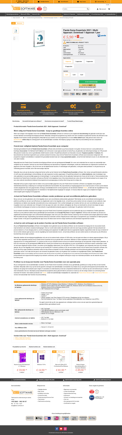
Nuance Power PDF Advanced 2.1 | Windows (22, 365)
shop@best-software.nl (17, 405)
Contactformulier (42, 395)
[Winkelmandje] (109, 9)
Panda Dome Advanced (85, 273)
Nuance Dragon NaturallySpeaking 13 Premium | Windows (80, 366)
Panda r (44, 273)
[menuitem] (109, 9)
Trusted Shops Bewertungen (75, 121)
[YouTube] (61, 428)
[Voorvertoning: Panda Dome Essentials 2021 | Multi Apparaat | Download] (16, 31)
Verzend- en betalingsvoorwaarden (73, 397)
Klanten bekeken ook (49, 346)
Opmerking (99, 90)
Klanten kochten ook (34, 346)
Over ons (66, 399)
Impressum (67, 395)
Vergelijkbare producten (19, 346)
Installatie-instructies (43, 393)
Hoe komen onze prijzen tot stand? (54, 121)
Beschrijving (16, 121)
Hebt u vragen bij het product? (83, 90)
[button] (87, 86)
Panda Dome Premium (100, 273)
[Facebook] (57, 428)
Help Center (83, 1)
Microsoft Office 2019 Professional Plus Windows (61, 365)
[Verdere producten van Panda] (102, 36)
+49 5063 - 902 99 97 (19, 401)
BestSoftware (18, 139)
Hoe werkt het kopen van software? (32, 121)
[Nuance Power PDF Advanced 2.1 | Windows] (22, 357)
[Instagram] (65, 428)
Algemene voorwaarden (70, 389)
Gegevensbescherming (70, 393)
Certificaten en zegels (69, 403)
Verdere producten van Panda (23, 339)
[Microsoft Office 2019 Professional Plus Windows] (61, 357)
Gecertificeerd (64, 1)
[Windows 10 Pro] (41, 357)
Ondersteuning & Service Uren (46, 397)
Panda (85, 188)
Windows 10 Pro (41, 364)
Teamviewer (41, 399)
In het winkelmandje (91, 82)
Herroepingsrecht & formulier (71, 401)
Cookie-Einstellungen (69, 391)
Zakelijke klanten (44, 1)
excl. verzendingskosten (76, 40)
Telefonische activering (44, 401)
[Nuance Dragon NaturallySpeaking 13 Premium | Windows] (81, 357)
